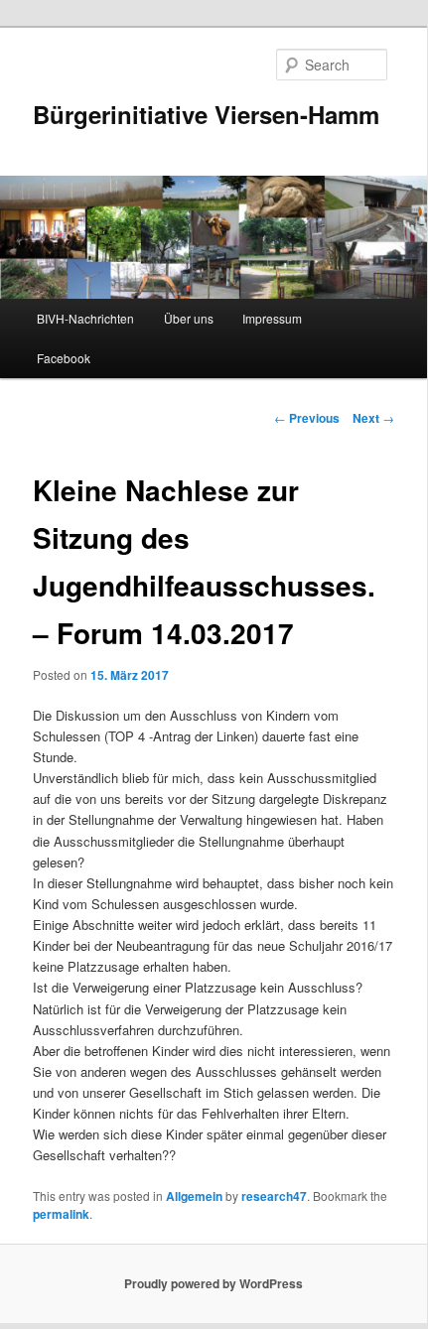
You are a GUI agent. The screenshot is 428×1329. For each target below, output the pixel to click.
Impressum (272, 318)
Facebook (63, 357)
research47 (274, 1196)
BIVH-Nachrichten (85, 318)
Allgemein (194, 1196)
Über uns (189, 318)
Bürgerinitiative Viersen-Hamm (206, 114)
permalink (61, 1214)
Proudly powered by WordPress (213, 1283)
